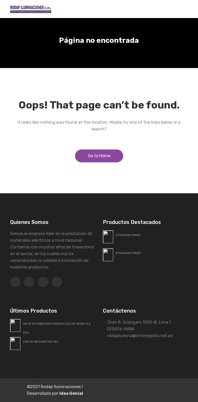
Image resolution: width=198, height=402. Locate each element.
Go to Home (99, 155)
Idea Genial (71, 393)
